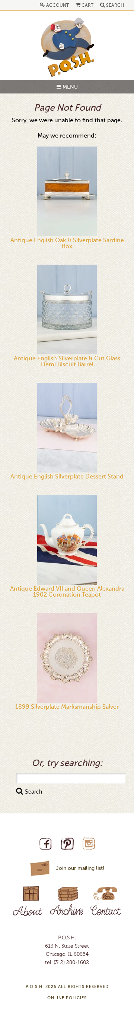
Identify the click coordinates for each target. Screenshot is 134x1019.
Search (114, 5)
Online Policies (67, 998)
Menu (69, 87)
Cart (86, 5)
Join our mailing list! (80, 868)
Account (57, 5)
